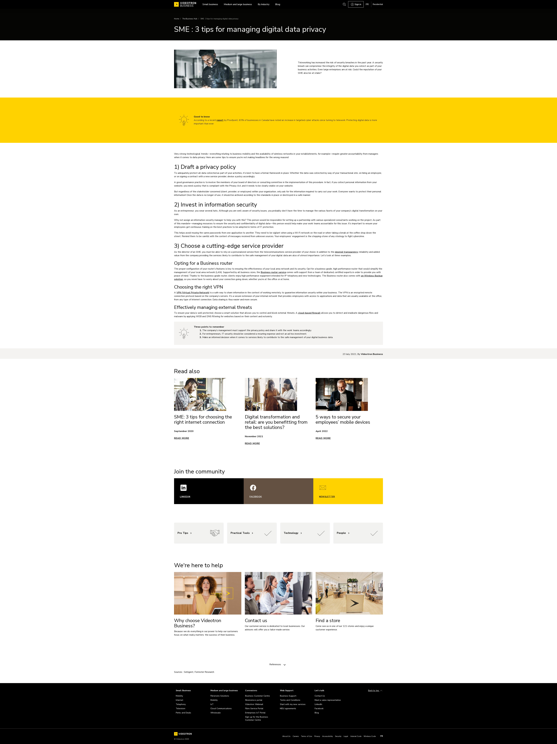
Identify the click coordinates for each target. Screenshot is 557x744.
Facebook (255, 496)
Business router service (273, 272)
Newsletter (327, 496)
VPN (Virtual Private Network (193, 292)
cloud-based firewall (309, 313)
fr (381, 736)
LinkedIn (185, 496)
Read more (181, 438)
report (220, 120)
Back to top (374, 690)
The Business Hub (189, 19)
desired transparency (346, 252)
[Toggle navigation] (285, 664)
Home (176, 19)
